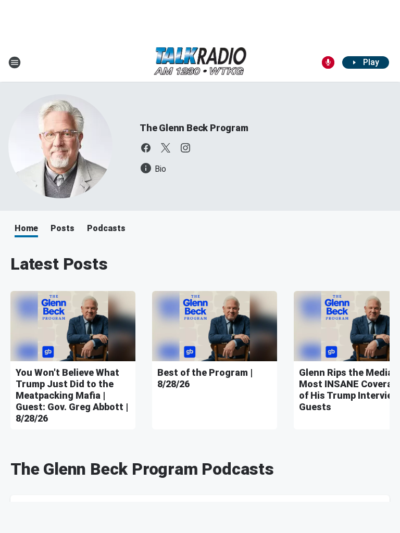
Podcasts (106, 228)
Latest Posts (59, 264)
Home (26, 228)
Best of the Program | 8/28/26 (205, 378)
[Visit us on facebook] (146, 148)
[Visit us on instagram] (185, 148)
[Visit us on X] (165, 148)
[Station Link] (200, 62)
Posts (62, 228)
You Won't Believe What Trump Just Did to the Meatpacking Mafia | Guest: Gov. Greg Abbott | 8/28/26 (72, 395)
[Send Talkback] (328, 62)
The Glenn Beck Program (194, 127)
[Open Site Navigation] (14, 62)
